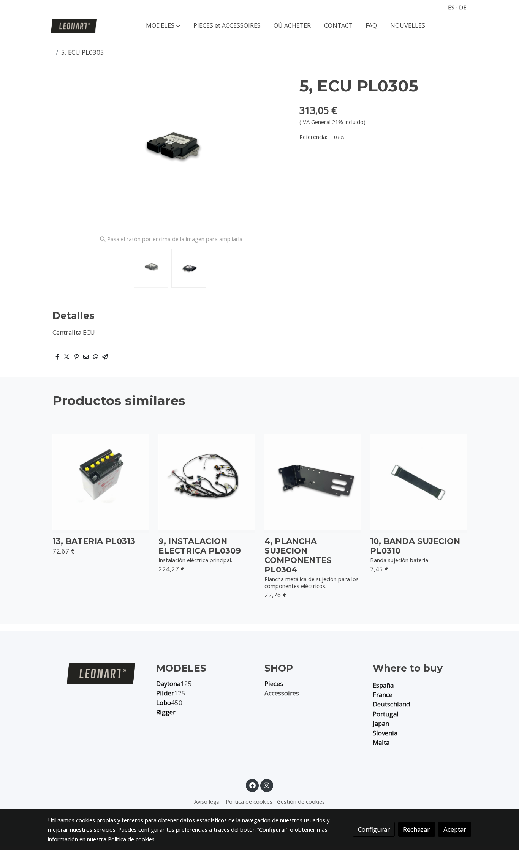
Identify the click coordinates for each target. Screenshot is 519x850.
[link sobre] (97, 673)
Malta (381, 742)
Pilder (165, 693)
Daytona (168, 683)
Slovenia (385, 733)
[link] (74, 26)
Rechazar (416, 829)
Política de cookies (249, 801)
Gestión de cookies (301, 801)
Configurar (374, 829)
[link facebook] (252, 785)
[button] (163, 26)
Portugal (386, 714)
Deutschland (391, 704)
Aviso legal (207, 801)
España (383, 685)
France (382, 694)
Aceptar (454, 829)
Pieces (273, 683)
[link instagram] (267, 785)
